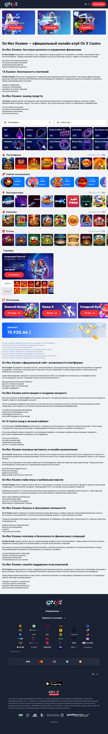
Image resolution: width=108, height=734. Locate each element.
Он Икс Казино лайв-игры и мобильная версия (22, 351)
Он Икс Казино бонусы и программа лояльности (23, 354)
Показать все (15, 651)
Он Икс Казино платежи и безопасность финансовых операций (29, 356)
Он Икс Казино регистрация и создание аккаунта (23, 345)
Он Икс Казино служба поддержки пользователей (23, 358)
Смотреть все (96, 155)
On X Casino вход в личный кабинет (17, 347)
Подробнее (86, 28)
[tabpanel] (18, 23)
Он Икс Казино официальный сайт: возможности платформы (28, 343)
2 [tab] (53, 32)
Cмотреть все (96, 193)
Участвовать (14, 275)
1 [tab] (51, 32)
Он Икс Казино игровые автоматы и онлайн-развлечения (27, 349)
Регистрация (99, 4)
